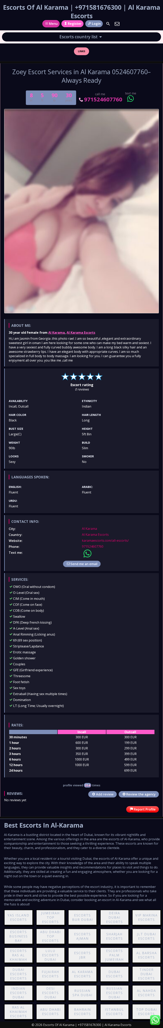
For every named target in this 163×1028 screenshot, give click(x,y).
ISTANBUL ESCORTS (114, 1011)
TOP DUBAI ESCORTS (146, 1011)
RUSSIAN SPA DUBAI (83, 993)
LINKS (81, 51)
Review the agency (141, 794)
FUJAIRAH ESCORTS (50, 974)
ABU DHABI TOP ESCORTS (50, 936)
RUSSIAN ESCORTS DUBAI (114, 992)
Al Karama (56, 332)
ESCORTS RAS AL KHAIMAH (18, 955)
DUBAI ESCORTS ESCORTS (18, 974)
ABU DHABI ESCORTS (50, 1011)
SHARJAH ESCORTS (114, 936)
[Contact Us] (117, 23)
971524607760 (103, 99)
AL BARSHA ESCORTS (146, 955)
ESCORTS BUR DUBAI (82, 917)
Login (96, 23)
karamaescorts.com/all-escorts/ (105, 540)
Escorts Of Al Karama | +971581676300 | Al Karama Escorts (81, 11)
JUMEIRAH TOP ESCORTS (50, 917)
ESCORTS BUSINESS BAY (18, 936)
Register (75, 23)
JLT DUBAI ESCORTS (146, 936)
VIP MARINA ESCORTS (146, 917)
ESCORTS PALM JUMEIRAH (114, 955)
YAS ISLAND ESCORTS (18, 917)
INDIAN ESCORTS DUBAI (18, 992)
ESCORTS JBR (82, 955)
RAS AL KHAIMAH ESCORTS (18, 1011)
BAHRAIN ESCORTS (82, 1011)
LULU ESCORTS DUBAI (50, 955)
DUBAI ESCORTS (114, 974)
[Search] (108, 23)
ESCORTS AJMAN (82, 936)
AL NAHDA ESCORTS (146, 993)
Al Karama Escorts (81, 332)
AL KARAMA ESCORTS (82, 974)
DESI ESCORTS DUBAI (50, 992)
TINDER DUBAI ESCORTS (146, 974)
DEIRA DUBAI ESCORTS (114, 917)
